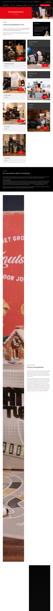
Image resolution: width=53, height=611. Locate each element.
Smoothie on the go (33, 73)
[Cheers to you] (14, 103)
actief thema (32, 184)
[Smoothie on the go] (38, 78)
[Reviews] (38, 1)
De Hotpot (31, 104)
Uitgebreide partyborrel (9, 63)
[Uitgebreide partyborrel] (14, 40)
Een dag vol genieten (33, 41)
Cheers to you (7, 126)
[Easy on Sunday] (14, 71)
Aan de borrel (7, 158)
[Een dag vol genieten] (38, 47)
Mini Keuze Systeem (40, 389)
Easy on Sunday (7, 95)
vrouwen (4, 185)
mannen (46, 184)
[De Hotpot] (38, 110)
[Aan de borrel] (14, 134)
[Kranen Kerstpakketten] (6, 4)
